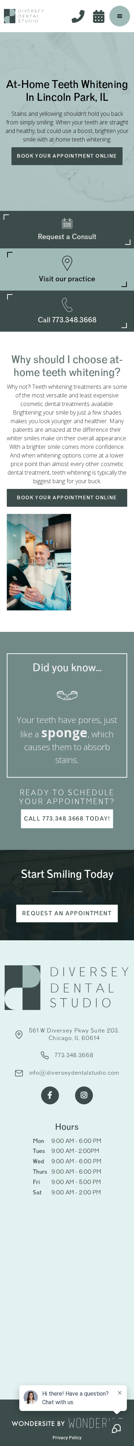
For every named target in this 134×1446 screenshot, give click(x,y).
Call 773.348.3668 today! (67, 818)
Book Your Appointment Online (67, 156)
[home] (24, 16)
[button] (119, 16)
